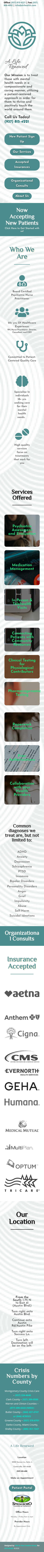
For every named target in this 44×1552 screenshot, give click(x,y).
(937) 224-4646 (23, 1395)
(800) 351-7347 (31, 1428)
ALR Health (8, 1548)
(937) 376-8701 (31, 1420)
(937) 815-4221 (18, 2)
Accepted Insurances (22, 165)
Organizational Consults (22, 183)
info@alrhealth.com (25, 5)
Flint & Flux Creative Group (26, 1545)
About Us (22, 196)
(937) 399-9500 (30, 1399)
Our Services (22, 151)
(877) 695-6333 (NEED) (22, 1407)
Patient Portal (22, 1488)
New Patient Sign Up (22, 139)
